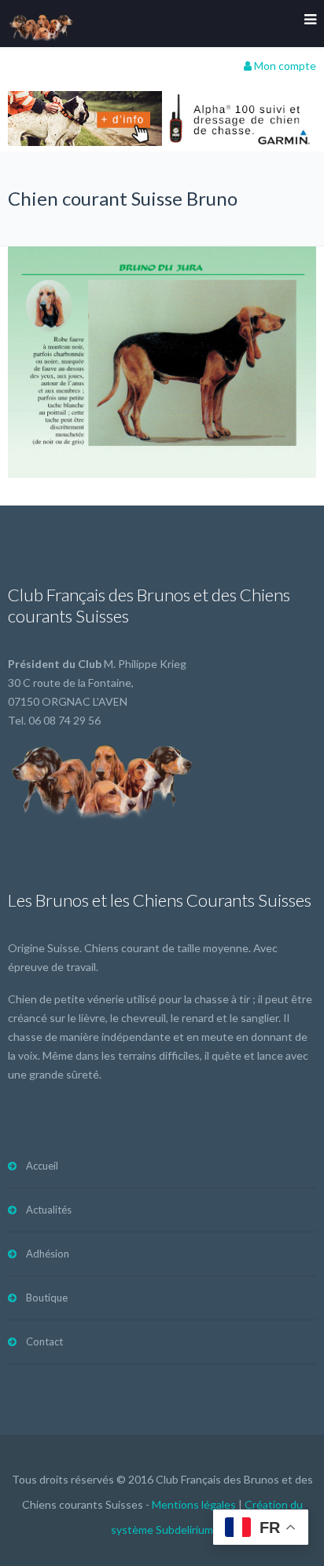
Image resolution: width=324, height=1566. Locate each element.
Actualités (49, 1209)
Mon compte (284, 65)
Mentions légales (194, 1504)
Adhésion (47, 1253)
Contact (44, 1341)
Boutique (47, 1297)
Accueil (42, 1165)
